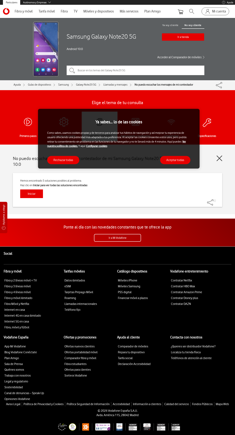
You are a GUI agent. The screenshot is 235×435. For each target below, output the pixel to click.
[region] (119, 139)
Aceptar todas (175, 160)
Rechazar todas (63, 160)
